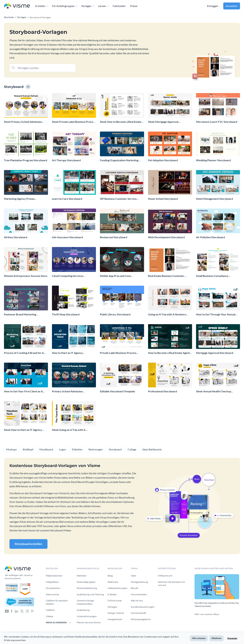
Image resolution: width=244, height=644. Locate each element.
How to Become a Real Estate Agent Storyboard (169, 353)
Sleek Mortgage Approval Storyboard (163, 122)
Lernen (102, 5)
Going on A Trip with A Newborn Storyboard (167, 314)
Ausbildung (83, 610)
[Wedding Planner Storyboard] (218, 144)
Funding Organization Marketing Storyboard (119, 160)
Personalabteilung (87, 588)
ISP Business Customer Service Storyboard (118, 199)
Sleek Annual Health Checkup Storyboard (213, 391)
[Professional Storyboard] (170, 375)
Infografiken (52, 582)
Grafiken (50, 610)
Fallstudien (119, 5)
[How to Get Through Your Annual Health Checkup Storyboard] (218, 298)
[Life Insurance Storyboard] (74, 221)
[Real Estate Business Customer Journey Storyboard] (170, 259)
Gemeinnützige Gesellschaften (85, 602)
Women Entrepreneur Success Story (25, 275)
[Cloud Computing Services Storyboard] (74, 259)
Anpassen (232, 638)
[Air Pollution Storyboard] (218, 221)
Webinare (113, 582)
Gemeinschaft (138, 613)
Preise (133, 5)
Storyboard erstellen (28, 544)
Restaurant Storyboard (113, 237)
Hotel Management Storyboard (214, 198)
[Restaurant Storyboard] (122, 221)
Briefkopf (28, 449)
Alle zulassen (198, 638)
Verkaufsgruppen (86, 582)
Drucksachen (53, 588)
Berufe (134, 588)
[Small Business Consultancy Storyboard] (218, 259)
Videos (49, 616)
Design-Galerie (116, 613)
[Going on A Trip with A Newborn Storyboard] (170, 298)
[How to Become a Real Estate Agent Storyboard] (170, 336)
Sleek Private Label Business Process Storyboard (73, 122)
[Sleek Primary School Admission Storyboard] (26, 105)
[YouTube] (7, 611)
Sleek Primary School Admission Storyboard (23, 122)
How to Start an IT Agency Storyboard (67, 353)
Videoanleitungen (117, 588)
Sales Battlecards (152, 449)
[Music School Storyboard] (170, 182)
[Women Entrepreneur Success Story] (26, 259)
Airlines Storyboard (15, 237)
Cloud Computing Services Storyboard (67, 276)
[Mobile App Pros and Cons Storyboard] (122, 259)
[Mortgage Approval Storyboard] (218, 336)
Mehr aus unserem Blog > (207, 614)
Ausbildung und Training (90, 594)
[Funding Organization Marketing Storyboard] (122, 144)
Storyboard (115, 449)
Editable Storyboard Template (117, 391)
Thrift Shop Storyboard (66, 314)
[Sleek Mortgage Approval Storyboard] (170, 105)
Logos (62, 449)
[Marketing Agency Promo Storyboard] (26, 182)
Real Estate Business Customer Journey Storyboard (166, 276)
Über (133, 575)
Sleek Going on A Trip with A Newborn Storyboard (68, 430)
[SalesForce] (19, 602)
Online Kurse (115, 600)
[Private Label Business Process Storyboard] (122, 336)
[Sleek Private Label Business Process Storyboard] (74, 105)
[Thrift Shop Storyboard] (74, 298)
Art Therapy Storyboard (66, 160)
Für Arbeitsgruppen (63, 5)
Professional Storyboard (162, 391)
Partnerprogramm (141, 619)
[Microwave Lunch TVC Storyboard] (218, 105)
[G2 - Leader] (25, 584)
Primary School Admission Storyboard (67, 391)
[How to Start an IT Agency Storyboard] (74, 336)
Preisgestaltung (139, 582)
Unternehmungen (87, 616)
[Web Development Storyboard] (170, 221)
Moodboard (46, 449)
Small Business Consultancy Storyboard (212, 276)
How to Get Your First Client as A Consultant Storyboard (23, 391)
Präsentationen (54, 575)
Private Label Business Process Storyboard (118, 353)
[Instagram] (27, 611)
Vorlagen (86, 5)
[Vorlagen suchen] (13, 68)
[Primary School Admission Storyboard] (74, 375)
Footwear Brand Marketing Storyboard (20, 314)
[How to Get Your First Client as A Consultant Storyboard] (26, 375)
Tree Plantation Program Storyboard (25, 160)
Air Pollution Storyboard (210, 237)
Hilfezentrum (165, 575)
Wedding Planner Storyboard (213, 160)
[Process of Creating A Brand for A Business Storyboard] (26, 336)
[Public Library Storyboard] (122, 298)
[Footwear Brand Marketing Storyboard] (26, 298)
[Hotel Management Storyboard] (218, 182)
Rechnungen (95, 449)
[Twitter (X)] (22, 611)
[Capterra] (12, 584)
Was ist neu (137, 600)
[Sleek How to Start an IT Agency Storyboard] (26, 413)
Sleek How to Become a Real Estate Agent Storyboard (120, 122)
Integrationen (115, 619)
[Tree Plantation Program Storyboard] (26, 144)
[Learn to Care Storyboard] (74, 182)
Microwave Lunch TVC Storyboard (216, 121)
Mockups (11, 449)
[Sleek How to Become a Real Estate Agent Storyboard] (122, 105)
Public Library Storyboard (115, 314)
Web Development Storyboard (166, 237)
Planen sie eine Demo (89, 622)
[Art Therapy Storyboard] (74, 144)
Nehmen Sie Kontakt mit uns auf (171, 584)
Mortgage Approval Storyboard (214, 352)
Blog (110, 575)
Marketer (81, 575)
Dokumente (52, 594)
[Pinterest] (32, 611)
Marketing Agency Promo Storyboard (19, 199)
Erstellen (40, 5)
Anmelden (232, 5)
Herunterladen (139, 594)
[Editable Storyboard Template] (122, 375)
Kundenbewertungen (143, 607)
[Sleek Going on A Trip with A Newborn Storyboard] (74, 413)
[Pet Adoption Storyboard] (170, 144)
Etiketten (77, 449)
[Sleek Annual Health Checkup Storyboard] (218, 375)
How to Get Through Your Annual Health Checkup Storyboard (215, 314)
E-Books (112, 594)
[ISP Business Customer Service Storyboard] (122, 182)
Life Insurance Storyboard (67, 237)
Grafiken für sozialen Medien (57, 602)
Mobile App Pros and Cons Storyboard (115, 276)
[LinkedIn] (16, 611)
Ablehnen (216, 638)
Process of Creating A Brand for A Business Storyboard (24, 353)
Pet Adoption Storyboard (163, 160)
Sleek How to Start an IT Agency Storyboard (23, 430)
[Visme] (17, 6)
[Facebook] (11, 611)
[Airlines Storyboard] (26, 221)
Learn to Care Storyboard (67, 198)
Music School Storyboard (163, 198)
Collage (132, 449)
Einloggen (212, 5)
